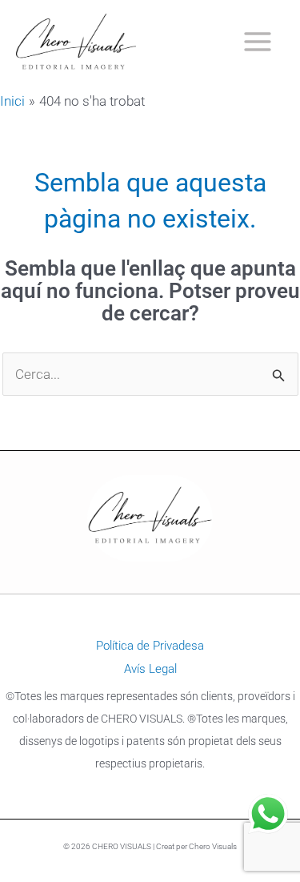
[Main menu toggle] (258, 42)
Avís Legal (150, 669)
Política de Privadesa (150, 645)
